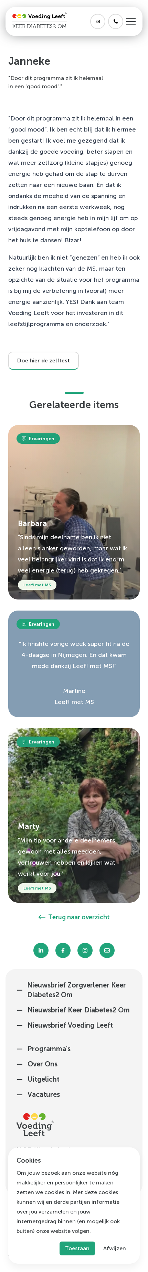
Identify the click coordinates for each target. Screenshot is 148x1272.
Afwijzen (114, 1248)
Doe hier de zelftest (43, 360)
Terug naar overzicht (79, 917)
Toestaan (77, 1248)
